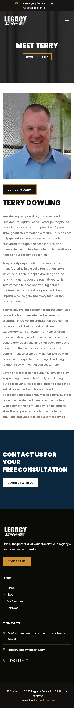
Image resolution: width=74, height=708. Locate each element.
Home (30, 56)
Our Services (15, 601)
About (11, 594)
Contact (12, 608)
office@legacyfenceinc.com (36, 3)
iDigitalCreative (44, 700)
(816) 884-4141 (36, 8)
